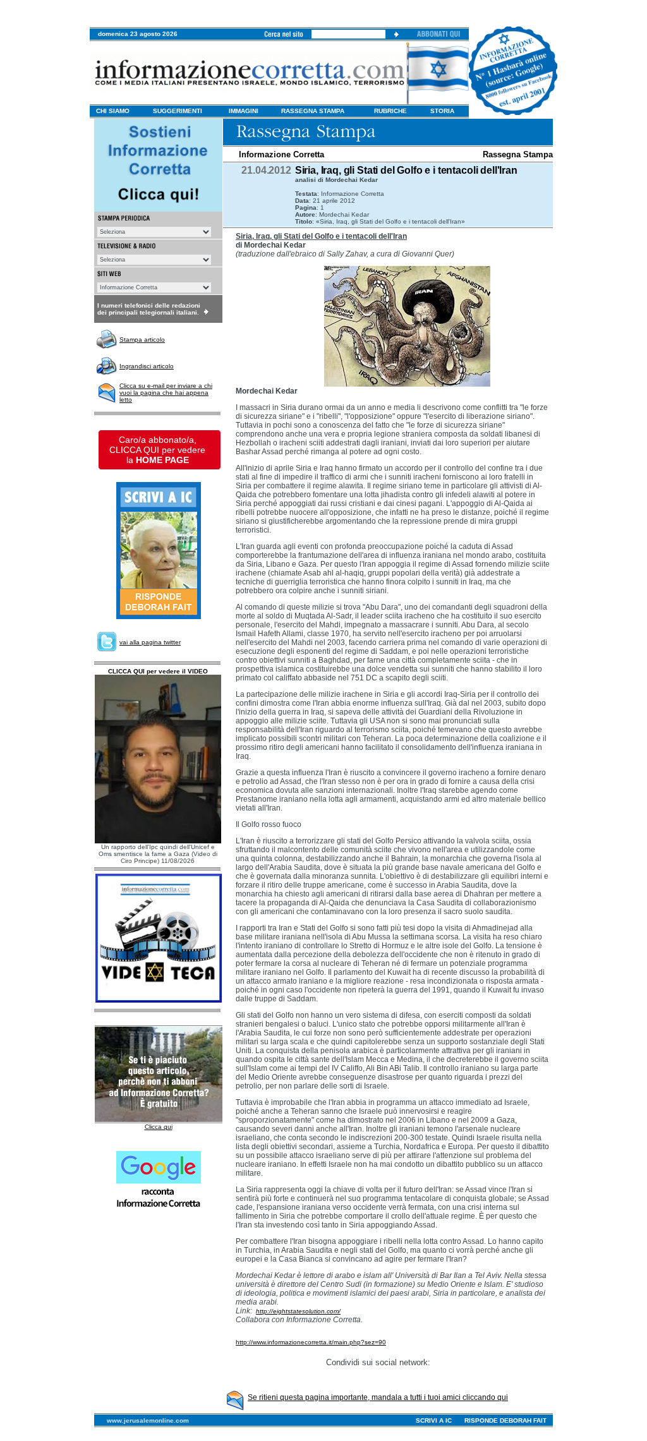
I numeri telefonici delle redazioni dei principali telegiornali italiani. (148, 309)
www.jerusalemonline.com (148, 1420)
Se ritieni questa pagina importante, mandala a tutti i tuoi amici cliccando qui (378, 1397)
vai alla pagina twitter (150, 642)
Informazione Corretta (281, 154)
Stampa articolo (142, 339)
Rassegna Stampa (518, 154)
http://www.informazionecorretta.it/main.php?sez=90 (311, 1342)
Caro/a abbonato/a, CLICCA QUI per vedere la (157, 450)
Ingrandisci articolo (146, 366)
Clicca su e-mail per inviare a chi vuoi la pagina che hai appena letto (165, 392)
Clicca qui (158, 1126)
